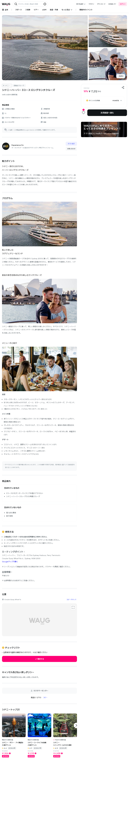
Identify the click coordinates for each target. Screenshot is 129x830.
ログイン (122, 4)
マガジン (91, 4)
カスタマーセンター (41, 691)
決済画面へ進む (107, 112)
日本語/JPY (112, 4)
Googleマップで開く (10, 561)
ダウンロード (101, 4)
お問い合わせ (71, 149)
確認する (40, 659)
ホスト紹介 (71, 144)
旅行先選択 (79, 4)
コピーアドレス (71, 599)
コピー (45, 697)
